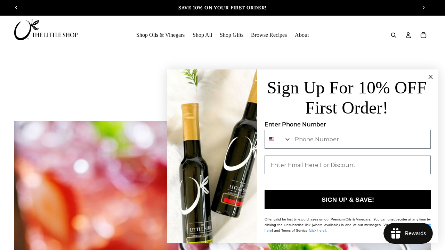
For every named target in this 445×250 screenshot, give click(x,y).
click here (317, 230)
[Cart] (423, 35)
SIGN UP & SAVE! (348, 199)
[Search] (393, 35)
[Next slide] (423, 7)
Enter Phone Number (295, 124)
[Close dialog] (430, 77)
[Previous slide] (16, 7)
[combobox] (278, 139)
